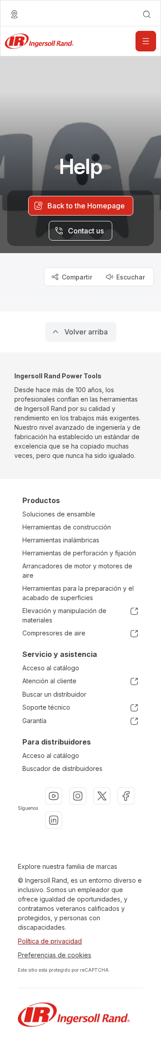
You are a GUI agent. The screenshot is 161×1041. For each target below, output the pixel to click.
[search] (146, 14)
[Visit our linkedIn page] (53, 820)
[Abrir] (146, 41)
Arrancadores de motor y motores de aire (77, 570)
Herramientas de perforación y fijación (79, 553)
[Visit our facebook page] (126, 795)
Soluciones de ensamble (58, 514)
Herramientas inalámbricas (60, 540)
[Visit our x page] (101, 795)
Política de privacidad (50, 941)
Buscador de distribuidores (62, 768)
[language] (14, 14)
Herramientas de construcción (66, 527)
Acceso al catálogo (50, 668)
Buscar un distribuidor (54, 694)
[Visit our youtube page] (53, 795)
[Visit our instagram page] (77, 795)
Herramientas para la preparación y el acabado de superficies (78, 592)
